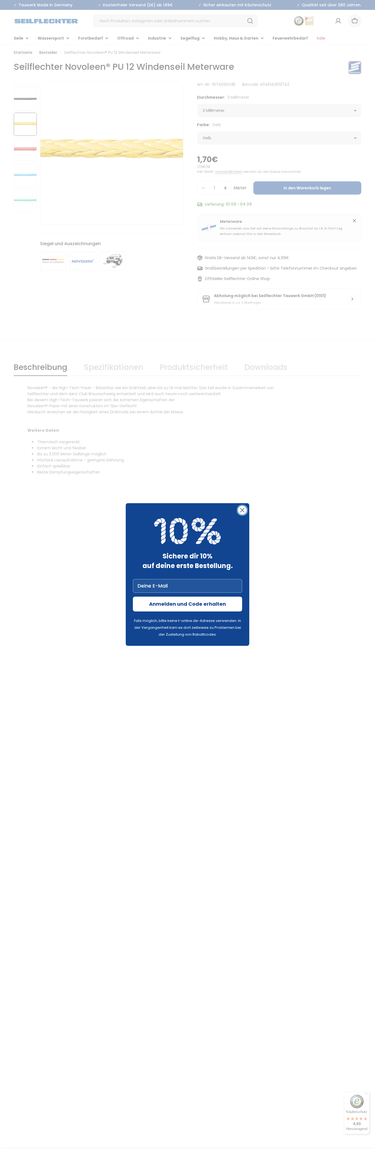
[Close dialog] (242, 510)
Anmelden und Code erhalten (187, 603)
